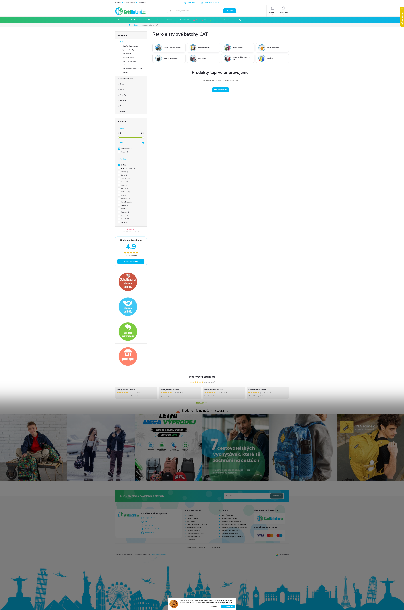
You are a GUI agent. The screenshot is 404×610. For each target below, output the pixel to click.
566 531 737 (149, 522)
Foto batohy (126, 65)
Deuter (124, 185)
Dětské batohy (127, 54)
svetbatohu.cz (149, 533)
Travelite (125, 219)
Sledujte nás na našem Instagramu (205, 411)
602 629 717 (149, 525)
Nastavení (214, 606)
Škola (122, 84)
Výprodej (123, 100)
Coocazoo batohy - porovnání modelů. (234, 524)
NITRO (124, 209)
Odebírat (277, 496)
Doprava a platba (129, 2)
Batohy (122, 42)
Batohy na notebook (129, 61)
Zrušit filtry (132, 229)
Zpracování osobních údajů (195, 534)
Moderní (124, 152)
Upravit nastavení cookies (158, 555)
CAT (123, 165)
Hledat (230, 11)
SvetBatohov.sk (191, 547)
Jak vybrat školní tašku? (229, 518)
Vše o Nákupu (142, 2)
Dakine (124, 182)
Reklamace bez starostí (194, 528)
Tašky (122, 89)
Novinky (123, 106)
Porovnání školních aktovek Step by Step (234, 527)
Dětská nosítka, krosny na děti (132, 69)
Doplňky (125, 72)
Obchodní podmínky (193, 531)
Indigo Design (126, 202)
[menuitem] (122, 20)
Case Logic (125, 178)
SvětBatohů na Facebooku (153, 529)
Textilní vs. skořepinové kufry (230, 531)
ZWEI (124, 222)
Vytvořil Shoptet (284, 555)
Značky (122, 111)
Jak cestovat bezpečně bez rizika (232, 537)
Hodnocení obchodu (202, 377)
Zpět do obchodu (220, 90)
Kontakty (118, 2)
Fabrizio (124, 189)
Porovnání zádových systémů (231, 521)
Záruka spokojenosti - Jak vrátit (197, 525)
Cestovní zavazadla (126, 79)
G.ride (123, 195)
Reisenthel (125, 212)
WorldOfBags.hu (214, 547)
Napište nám (191, 540)
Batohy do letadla (128, 57)
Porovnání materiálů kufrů (229, 534)
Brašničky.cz (203, 547)
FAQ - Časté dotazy (227, 515)
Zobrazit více (202, 403)
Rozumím (229, 606)
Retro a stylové (126, 149)
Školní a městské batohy (130, 46)
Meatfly (124, 205)
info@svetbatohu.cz (151, 518)
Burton (124, 175)
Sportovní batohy (128, 50)
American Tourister (127, 168)
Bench (124, 172)
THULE (124, 215)
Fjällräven (125, 192)
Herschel (125, 199)
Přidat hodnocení (131, 261)
